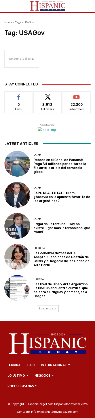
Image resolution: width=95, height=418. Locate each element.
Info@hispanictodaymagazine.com (54, 411)
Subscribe (77, 94)
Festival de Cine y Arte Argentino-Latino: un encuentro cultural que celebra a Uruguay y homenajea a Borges (61, 290)
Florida (39, 279)
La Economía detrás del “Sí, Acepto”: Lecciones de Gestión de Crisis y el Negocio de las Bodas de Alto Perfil (61, 259)
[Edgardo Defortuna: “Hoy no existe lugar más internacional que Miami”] (17, 226)
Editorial (40, 248)
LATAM (37, 155)
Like (18, 94)
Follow (47, 94)
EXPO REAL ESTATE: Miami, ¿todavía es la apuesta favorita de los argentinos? (62, 197)
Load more (46, 308)
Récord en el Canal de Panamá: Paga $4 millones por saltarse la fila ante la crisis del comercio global (60, 166)
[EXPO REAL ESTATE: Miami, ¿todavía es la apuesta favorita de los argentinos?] (17, 195)
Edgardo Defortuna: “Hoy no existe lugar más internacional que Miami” (62, 228)
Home (8, 22)
